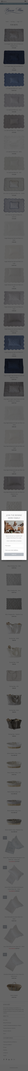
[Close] (25, 512)
